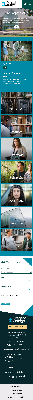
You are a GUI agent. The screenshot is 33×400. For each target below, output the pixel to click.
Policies (20, 372)
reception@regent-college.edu (16, 349)
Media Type (6, 286)
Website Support (16, 386)
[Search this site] (25, 4)
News (20, 355)
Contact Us (9, 361)
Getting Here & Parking (10, 356)
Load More (5, 303)
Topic (3, 278)
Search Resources (8, 269)
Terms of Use (16, 390)
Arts (5, 67)
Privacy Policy (16, 393)
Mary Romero (8, 76)
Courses (21, 363)
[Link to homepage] (9, 4)
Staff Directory (9, 367)
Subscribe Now (16, 327)
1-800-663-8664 (20, 345)
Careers (8, 372)
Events (20, 359)
